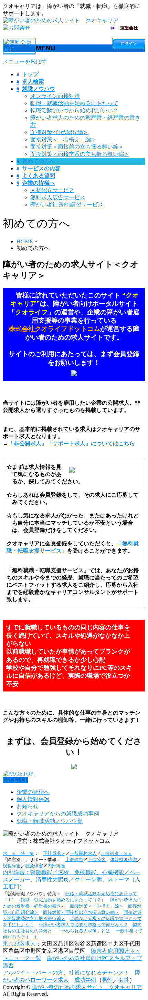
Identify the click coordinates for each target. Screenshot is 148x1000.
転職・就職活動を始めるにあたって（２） (63, 899)
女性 (123, 980)
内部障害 (56, 865)
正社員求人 (54, 853)
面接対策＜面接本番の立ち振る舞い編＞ (79, 154)
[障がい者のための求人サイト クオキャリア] (60, 20)
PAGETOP (15, 780)
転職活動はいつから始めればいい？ (74, 110)
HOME (25, 241)
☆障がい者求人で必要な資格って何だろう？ (83, 924)
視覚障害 (12, 865)
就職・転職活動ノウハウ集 (50, 821)
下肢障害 (97, 859)
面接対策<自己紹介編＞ (59, 132)
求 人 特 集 (18, 853)
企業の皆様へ (33, 792)
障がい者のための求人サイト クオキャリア (87, 987)
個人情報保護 (33, 799)
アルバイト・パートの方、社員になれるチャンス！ (66, 973)
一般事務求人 (83, 853)
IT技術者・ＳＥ (116, 853)
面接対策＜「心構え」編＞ (63, 139)
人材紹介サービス (52, 190)
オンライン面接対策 (55, 96)
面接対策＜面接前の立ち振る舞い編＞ (77, 147)
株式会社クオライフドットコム (54, 328)
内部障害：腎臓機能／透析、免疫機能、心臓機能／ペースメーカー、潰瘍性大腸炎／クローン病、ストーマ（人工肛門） (71, 879)
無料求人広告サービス (57, 197)
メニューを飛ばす (25, 61)
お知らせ (28, 806)
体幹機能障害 (123, 859)
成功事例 (85, 980)
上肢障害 (74, 859)
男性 (107, 980)
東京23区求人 (19, 944)
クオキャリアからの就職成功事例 (58, 814)
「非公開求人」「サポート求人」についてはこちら (71, 443)
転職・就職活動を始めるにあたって (74, 103)
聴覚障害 (34, 865)
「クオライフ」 (31, 312)
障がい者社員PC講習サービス (66, 205)
